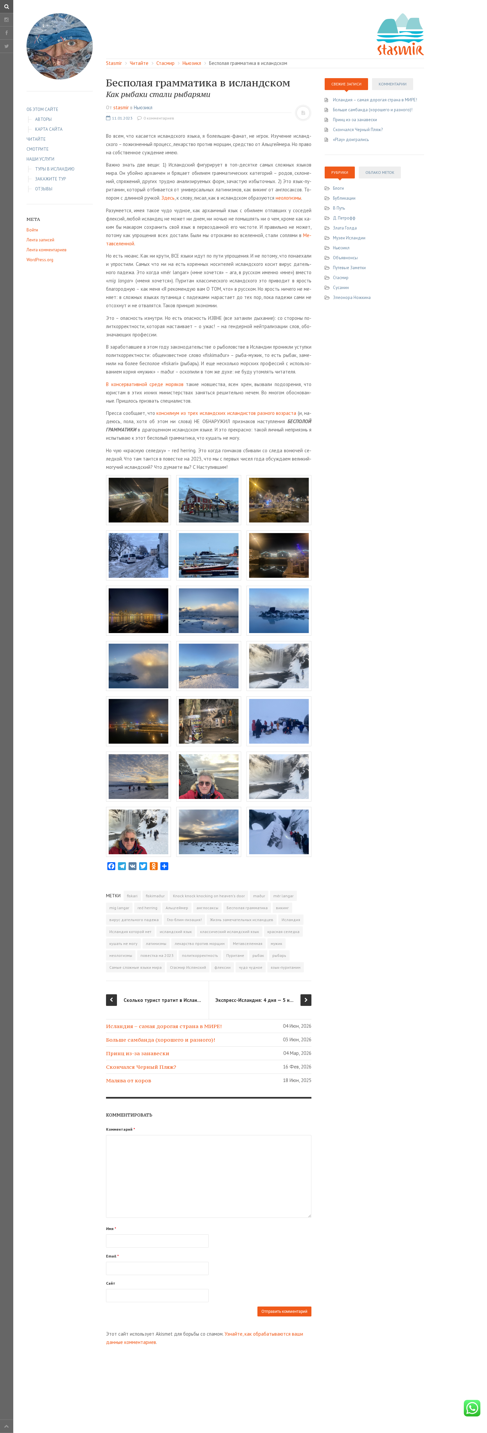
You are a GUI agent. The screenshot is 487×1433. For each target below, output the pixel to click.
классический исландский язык (229, 931)
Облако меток (379, 172)
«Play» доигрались (351, 139)
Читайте (36, 139)
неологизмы (288, 198)
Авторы (43, 119)
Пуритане (235, 955)
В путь (339, 208)
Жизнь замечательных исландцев (241, 919)
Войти (32, 230)
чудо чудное (250, 967)
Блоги (338, 188)
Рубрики (339, 172)
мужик (276, 943)
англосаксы (207, 907)
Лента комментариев (47, 250)
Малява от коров (128, 1080)
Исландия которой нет (130, 931)
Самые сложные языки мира (135, 967)
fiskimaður (155, 895)
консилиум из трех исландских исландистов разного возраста (226, 413)
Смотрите (38, 149)
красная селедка (283, 931)
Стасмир (341, 277)
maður (259, 895)
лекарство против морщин (200, 943)
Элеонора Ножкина (352, 297)
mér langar (283, 895)
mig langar (119, 907)
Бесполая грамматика (247, 907)
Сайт (110, 1283)
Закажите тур (50, 179)
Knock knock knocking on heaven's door (209, 895)
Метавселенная (247, 943)
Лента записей (40, 240)
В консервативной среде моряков (145, 384)
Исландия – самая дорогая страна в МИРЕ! (164, 1026)
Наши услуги (40, 159)
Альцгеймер (177, 907)
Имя (111, 1228)
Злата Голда (345, 228)
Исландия (291, 919)
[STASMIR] (400, 33)
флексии (222, 967)
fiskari (132, 895)
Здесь (168, 198)
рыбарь (279, 955)
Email (112, 1256)
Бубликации (344, 198)
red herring (147, 907)
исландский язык (176, 931)
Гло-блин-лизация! (184, 919)
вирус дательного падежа (134, 919)
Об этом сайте (42, 109)
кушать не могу (123, 943)
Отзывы (43, 189)
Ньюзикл (143, 107)
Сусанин (341, 287)
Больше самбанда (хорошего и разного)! (160, 1039)
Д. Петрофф (344, 218)
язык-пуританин (285, 967)
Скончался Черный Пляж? (141, 1066)
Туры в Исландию (55, 169)
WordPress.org (40, 260)
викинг (282, 907)
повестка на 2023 (157, 955)
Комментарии (392, 83)
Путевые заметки (349, 268)
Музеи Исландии (349, 238)
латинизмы (156, 943)
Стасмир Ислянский (188, 967)
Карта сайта (49, 129)
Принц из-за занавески (137, 1053)
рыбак (258, 955)
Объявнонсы (345, 258)
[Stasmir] (60, 46)
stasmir (121, 107)
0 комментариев (158, 118)
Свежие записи (346, 83)
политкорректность (200, 955)
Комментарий (120, 1129)
